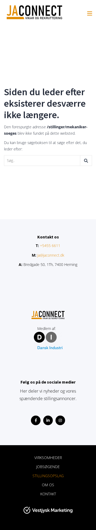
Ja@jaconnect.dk (50, 255)
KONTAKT (48, 493)
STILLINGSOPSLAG (48, 475)
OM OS (48, 484)
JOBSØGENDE (48, 466)
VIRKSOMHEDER (48, 457)
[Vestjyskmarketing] (48, 510)
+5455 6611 (50, 245)
